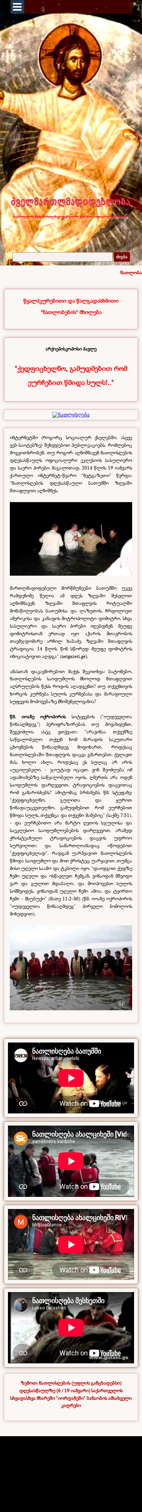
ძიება (122, 257)
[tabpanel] (71, 306)
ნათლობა (131, 272)
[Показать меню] (17, 7)
